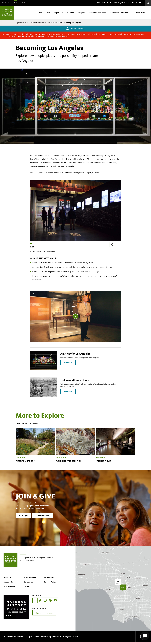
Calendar (101, 3)
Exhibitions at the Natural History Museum (46, 23)
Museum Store (9, 582)
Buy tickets (140, 12)
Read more (68, 362)
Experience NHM (22, 23)
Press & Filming (30, 577)
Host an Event (9, 586)
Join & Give (124, 3)
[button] (145, 636)
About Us (7, 577)
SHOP (133, 3)
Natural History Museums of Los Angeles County (58, 636)
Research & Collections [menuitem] (119, 12)
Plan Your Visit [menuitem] (44, 12)
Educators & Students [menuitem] (97, 12)
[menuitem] (5, 3)
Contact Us (28, 582)
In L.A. (109, 3)
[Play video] (75, 316)
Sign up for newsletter (44, 613)
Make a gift (23, 515)
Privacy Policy (50, 582)
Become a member (42, 515)
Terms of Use (49, 577)
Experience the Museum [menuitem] (64, 12)
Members (139, 3)
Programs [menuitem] (81, 12)
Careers (27, 586)
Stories (116, 3)
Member (17, 36)
